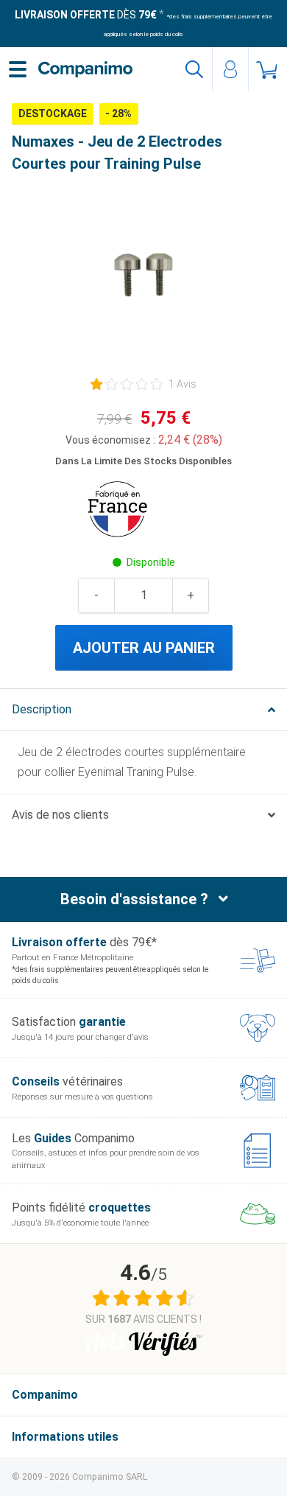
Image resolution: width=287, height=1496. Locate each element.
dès (86, 15)
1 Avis (182, 384)
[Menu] (17, 69)
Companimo (45, 1395)
